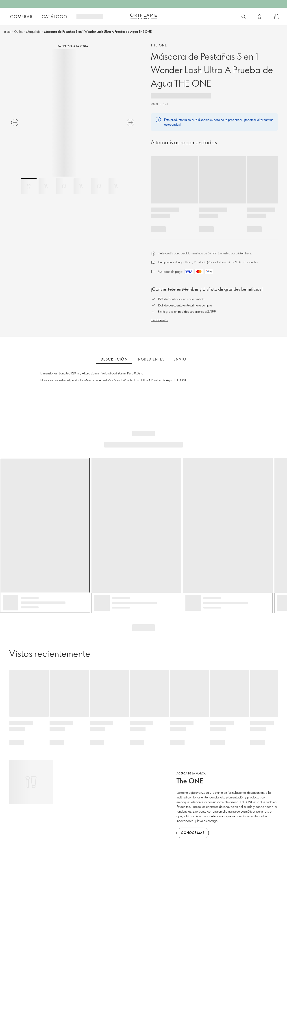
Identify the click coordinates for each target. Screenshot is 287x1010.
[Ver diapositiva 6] (116, 186)
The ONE (159, 45)
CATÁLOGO (54, 16)
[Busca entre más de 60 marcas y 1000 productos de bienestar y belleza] (243, 16)
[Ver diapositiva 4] (81, 186)
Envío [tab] (180, 359)
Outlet (18, 31)
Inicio (7, 31)
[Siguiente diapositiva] (130, 122)
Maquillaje (33, 31)
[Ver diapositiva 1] (29, 186)
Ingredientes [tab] (151, 359)
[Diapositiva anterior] (14, 122)
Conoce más (159, 320)
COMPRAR (21, 16)
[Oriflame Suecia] (143, 16)
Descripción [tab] (114, 359)
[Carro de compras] (276, 16)
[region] (72, 113)
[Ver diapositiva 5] (99, 186)
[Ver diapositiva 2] (46, 186)
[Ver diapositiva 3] (64, 186)
